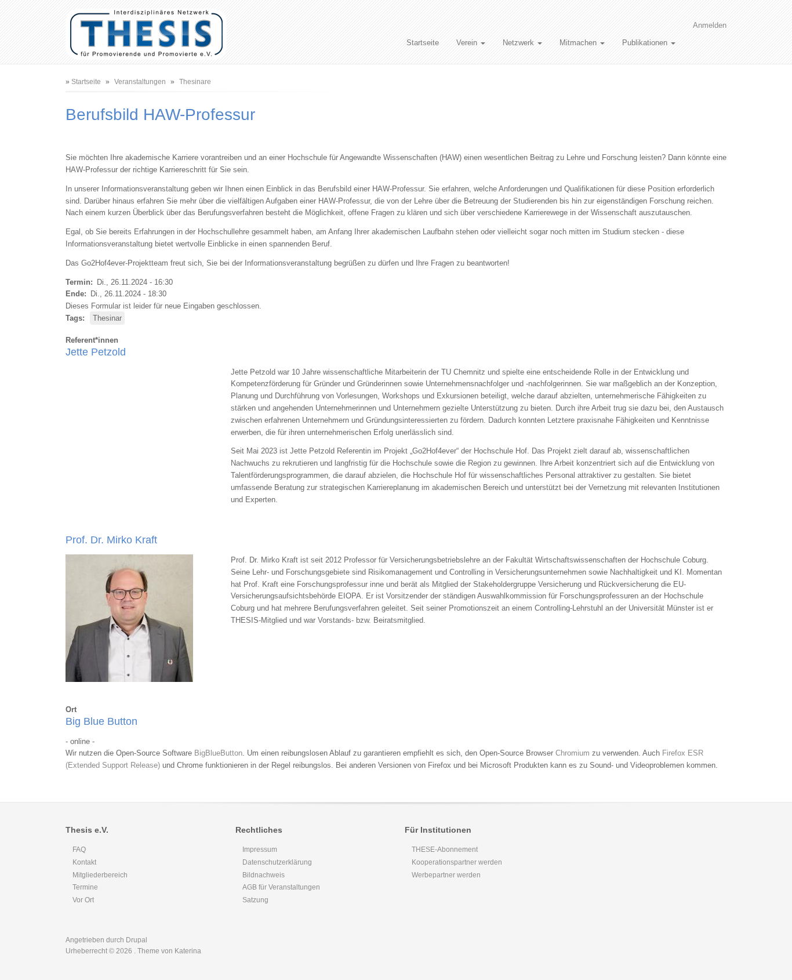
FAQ (79, 849)
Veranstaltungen (140, 82)
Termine (85, 887)
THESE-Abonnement (445, 849)
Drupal (136, 940)
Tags (74, 318)
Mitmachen (579, 42)
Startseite (422, 42)
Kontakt (84, 862)
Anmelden (709, 25)
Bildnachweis (263, 875)
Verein (467, 42)
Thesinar (107, 318)
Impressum (259, 849)
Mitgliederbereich (100, 875)
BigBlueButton (218, 753)
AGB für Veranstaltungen (281, 887)
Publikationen (646, 42)
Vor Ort (83, 900)
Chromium (572, 753)
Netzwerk (519, 42)
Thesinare (195, 82)
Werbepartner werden (446, 875)
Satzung (255, 900)
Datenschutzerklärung (277, 862)
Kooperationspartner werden (457, 862)
